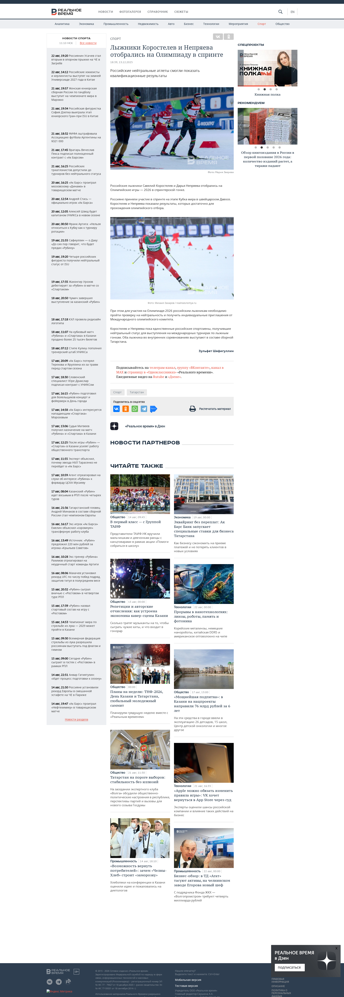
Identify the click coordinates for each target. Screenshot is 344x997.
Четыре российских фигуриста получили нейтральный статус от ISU (75, 260)
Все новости (88, 43)
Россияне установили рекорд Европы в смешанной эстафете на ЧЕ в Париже (74, 691)
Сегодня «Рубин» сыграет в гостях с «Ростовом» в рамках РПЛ (73, 662)
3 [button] (271, 89)
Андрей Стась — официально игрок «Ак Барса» (72, 200)
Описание (278, 986)
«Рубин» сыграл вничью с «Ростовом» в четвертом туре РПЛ (75, 593)
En (292, 12)
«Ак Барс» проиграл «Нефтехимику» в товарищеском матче (73, 707)
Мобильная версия (188, 980)
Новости (105, 12)
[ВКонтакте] (218, 36)
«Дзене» (174, 377)
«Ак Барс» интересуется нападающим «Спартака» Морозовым (76, 413)
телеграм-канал (162, 367)
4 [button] (277, 89)
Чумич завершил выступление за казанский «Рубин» (75, 300)
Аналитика (62, 24)
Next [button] (294, 68)
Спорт (262, 24)
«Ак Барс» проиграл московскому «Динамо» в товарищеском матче (73, 186)
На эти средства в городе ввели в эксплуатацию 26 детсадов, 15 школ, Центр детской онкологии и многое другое (202, 713)
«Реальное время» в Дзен (145, 426)
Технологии (211, 24)
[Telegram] (144, 409)
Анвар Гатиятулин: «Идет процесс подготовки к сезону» (76, 676)
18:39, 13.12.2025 (121, 62)
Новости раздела (76, 719)
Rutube (158, 377)
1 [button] (259, 89)
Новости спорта (76, 38)
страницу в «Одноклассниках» (152, 372)
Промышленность (116, 24)
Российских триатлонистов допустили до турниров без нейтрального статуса (76, 170)
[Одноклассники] (229, 36)
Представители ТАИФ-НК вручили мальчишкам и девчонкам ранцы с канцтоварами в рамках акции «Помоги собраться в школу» (139, 534)
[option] (267, 68)
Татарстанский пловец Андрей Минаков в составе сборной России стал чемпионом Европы (76, 511)
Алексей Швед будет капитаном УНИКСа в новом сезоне (75, 213)
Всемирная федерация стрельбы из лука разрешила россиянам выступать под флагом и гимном (76, 644)
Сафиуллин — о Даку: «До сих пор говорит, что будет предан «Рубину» (74, 244)
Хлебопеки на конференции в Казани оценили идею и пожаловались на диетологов (138, 878)
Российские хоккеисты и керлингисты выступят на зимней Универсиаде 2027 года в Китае (76, 75)
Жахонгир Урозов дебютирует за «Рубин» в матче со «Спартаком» (75, 285)
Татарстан (137, 392)
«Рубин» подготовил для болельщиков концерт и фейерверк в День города (73, 397)
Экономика (86, 24)
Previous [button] (241, 68)
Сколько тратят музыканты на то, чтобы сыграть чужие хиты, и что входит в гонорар (139, 618)
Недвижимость (148, 24)
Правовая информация (280, 980)
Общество (282, 24)
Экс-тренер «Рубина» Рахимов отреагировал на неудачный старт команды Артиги (75, 560)
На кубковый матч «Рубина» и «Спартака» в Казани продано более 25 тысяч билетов (74, 335)
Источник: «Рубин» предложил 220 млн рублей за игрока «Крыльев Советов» (73, 544)
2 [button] (265, 89)
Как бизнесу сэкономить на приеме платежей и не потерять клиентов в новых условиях (204, 536)
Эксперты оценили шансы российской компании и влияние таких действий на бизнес (203, 802)
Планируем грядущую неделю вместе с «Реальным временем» (139, 704)
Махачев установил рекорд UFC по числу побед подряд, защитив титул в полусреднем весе (76, 576)
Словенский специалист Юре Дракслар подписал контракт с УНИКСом (72, 380)
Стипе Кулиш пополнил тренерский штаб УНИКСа (76, 350)
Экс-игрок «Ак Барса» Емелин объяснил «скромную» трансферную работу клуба (74, 527)
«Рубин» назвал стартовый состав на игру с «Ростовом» (70, 609)
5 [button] (279, 148)
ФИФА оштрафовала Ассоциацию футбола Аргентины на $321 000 (76, 137)
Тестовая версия (186, 986)
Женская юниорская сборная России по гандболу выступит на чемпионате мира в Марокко (74, 94)
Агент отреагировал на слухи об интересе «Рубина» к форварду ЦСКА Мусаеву (76, 478)
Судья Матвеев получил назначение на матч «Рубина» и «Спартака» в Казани (73, 429)
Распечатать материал (215, 409)
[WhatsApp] (135, 409)
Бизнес (189, 24)
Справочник (158, 12)
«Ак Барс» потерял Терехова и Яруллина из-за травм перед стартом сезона (74, 364)
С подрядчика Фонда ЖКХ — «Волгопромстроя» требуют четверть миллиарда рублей (202, 888)
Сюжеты (181, 12)
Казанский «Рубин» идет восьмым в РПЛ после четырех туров (76, 495)
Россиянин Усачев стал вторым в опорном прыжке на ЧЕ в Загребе (76, 59)
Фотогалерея (130, 12)
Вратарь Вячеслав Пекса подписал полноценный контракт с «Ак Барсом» (72, 153)
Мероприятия (238, 24)
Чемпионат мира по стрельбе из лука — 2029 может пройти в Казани (74, 625)
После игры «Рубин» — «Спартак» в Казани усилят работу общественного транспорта (75, 446)
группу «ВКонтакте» (193, 367)
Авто (171, 24)
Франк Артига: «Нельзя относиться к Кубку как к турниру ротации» (76, 227)
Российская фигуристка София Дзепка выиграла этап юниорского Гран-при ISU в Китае (76, 112)
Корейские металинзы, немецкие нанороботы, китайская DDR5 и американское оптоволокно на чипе (201, 624)
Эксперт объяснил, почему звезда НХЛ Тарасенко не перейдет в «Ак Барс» (74, 462)
